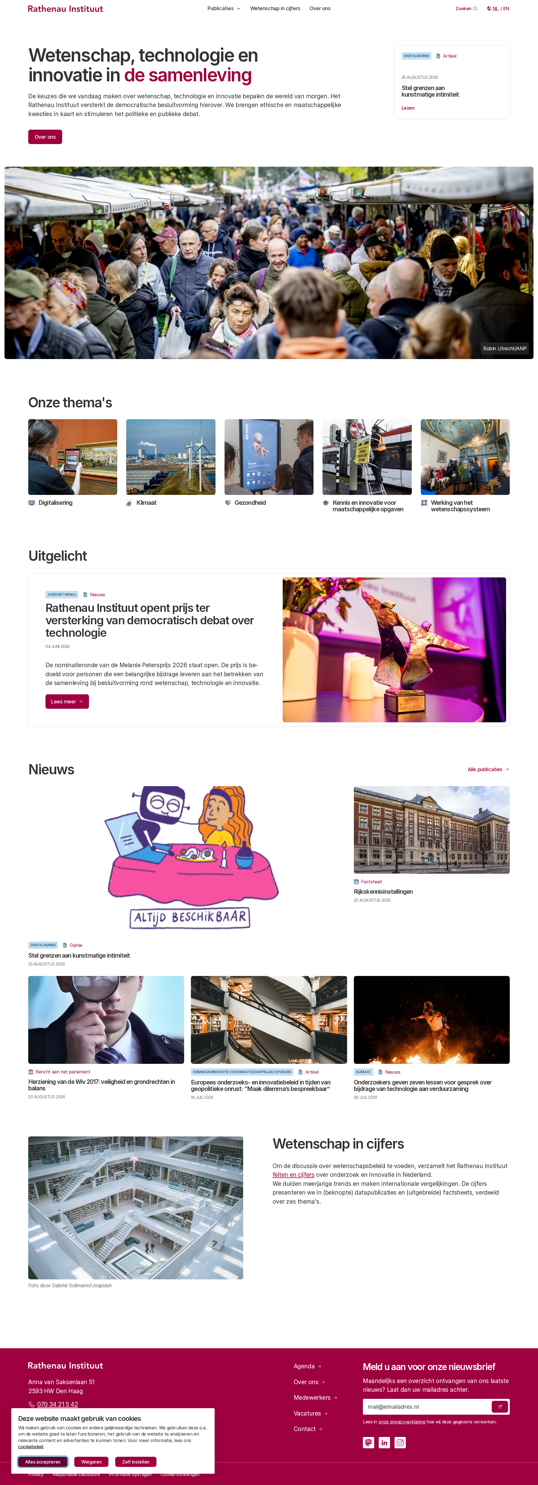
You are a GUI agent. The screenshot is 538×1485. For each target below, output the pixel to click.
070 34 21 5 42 (57, 1404)
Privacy (35, 1474)
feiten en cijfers (294, 1174)
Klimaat (146, 502)
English (506, 8)
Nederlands (496, 8)
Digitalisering (55, 502)
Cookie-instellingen (180, 1474)
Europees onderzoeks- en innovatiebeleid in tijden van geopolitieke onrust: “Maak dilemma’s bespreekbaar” (260, 1085)
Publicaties (221, 8)
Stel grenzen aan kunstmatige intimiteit (430, 91)
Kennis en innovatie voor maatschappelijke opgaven (368, 505)
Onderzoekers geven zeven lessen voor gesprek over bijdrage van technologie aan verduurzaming (423, 1085)
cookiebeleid (30, 1446)
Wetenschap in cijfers (275, 8)
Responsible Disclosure (76, 1474)
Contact (305, 1428)
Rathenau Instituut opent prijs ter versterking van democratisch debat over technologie (149, 620)
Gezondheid (250, 502)
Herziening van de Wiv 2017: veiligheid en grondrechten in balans (101, 1085)
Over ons (320, 8)
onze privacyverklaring (401, 1422)
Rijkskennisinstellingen (383, 891)
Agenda (304, 1366)
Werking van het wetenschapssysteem (460, 505)
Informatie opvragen (130, 1474)
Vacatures (307, 1413)
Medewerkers (312, 1397)
